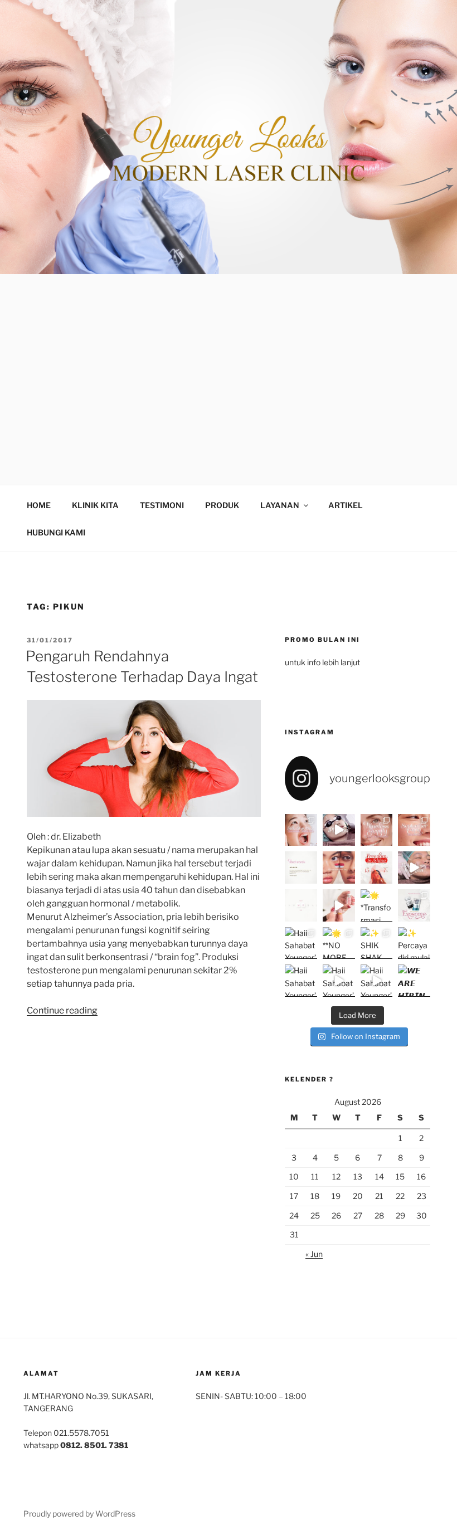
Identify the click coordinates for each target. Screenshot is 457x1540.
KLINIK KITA (95, 505)
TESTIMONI (162, 505)
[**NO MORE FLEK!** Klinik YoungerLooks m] (339, 943)
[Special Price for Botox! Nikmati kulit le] (339, 905)
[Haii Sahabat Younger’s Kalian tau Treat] (339, 980)
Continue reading (62, 1010)
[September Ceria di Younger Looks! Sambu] (414, 830)
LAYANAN (279, 505)
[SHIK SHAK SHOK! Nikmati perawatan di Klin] (377, 943)
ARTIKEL (345, 505)
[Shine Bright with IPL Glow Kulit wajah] (339, 830)
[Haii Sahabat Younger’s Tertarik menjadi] (301, 980)
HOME (39, 505)
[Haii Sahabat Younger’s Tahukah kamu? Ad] (301, 943)
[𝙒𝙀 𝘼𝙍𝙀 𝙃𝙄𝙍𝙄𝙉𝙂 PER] (414, 980)
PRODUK (222, 505)
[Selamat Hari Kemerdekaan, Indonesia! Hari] (339, 867)
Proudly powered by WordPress (79, 1513)
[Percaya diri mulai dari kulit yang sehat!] (414, 943)
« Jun (314, 1254)
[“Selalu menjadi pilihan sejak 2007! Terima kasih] (301, 867)
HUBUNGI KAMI (56, 532)
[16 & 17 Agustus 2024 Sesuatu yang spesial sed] (301, 905)
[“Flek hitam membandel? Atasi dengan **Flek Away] (414, 867)
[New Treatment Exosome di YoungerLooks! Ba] (414, 905)
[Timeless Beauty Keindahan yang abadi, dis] (377, 830)
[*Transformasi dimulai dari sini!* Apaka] (377, 905)
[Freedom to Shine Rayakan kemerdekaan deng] (377, 867)
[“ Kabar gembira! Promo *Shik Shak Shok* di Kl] (301, 830)
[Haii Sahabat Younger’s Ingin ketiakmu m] (377, 980)
